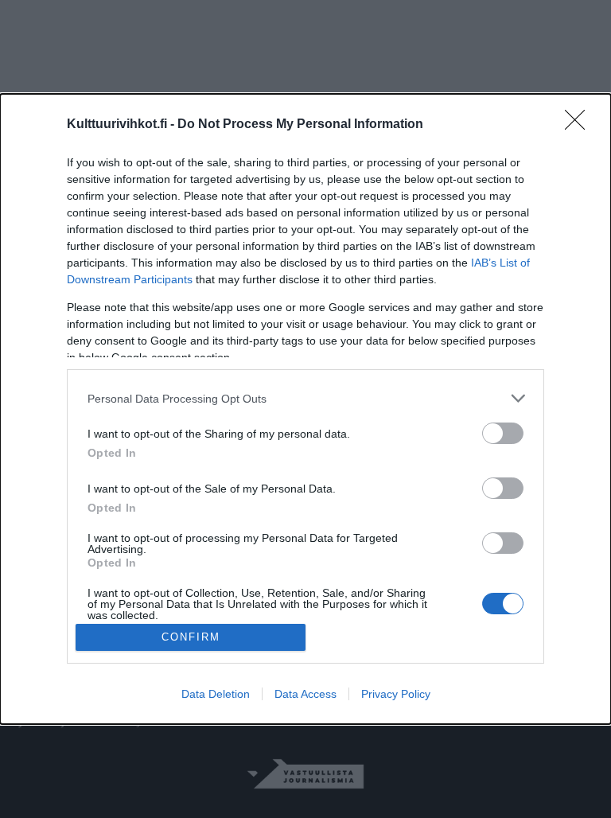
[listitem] (305, 398)
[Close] (580, 125)
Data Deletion (215, 694)
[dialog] (305, 408)
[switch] (502, 433)
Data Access (305, 694)
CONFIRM (191, 637)
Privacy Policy (395, 694)
